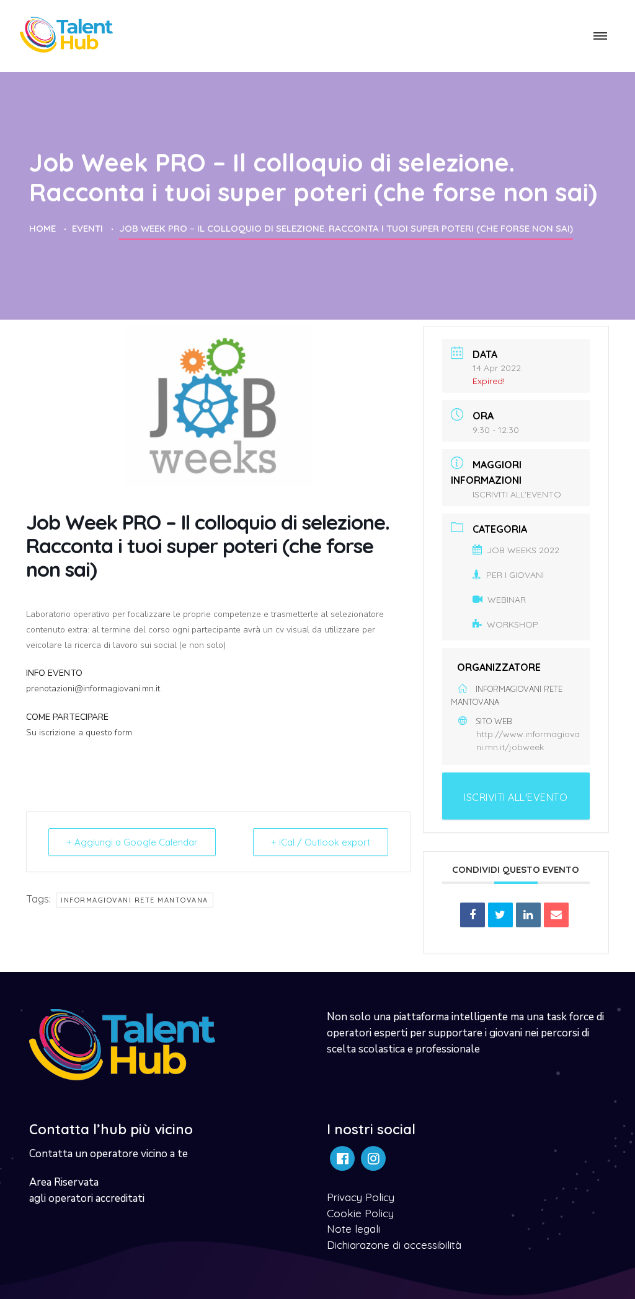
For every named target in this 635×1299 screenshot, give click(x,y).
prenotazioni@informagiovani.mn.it (93, 688)
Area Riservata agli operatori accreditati (86, 1190)
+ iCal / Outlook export (320, 842)
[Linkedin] (528, 915)
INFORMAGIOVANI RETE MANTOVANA (134, 900)
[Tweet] (500, 915)
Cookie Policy (360, 1213)
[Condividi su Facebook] (472, 915)
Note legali (353, 1228)
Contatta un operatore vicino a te (108, 1154)
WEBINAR (506, 599)
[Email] (556, 915)
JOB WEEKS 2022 (523, 550)
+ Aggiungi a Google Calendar (132, 842)
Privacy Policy (360, 1197)
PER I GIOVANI (515, 574)
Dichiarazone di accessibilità (394, 1244)
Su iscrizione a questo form (79, 732)
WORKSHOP (512, 624)
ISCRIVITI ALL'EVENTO (517, 494)
